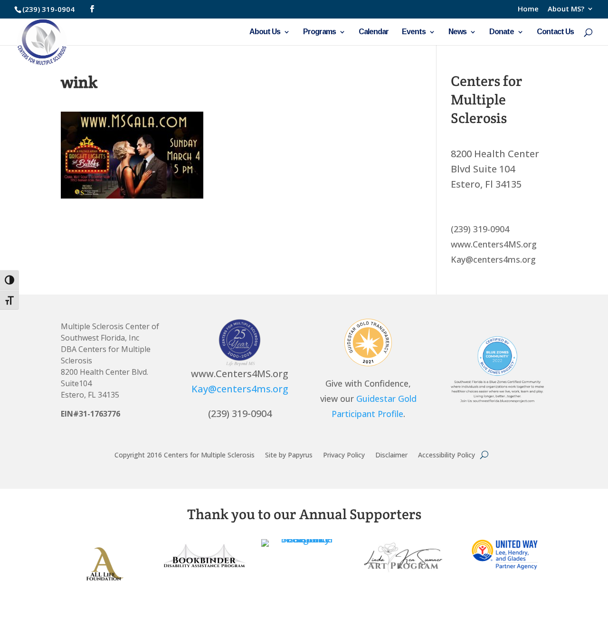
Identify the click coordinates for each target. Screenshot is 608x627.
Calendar (374, 32)
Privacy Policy (344, 454)
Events (414, 32)
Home (528, 9)
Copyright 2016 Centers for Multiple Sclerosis (184, 454)
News (457, 32)
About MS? (566, 9)
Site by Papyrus (289, 454)
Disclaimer (391, 454)
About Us (264, 32)
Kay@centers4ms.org (239, 388)
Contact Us (555, 32)
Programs (319, 32)
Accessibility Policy (446, 454)
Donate (501, 32)
